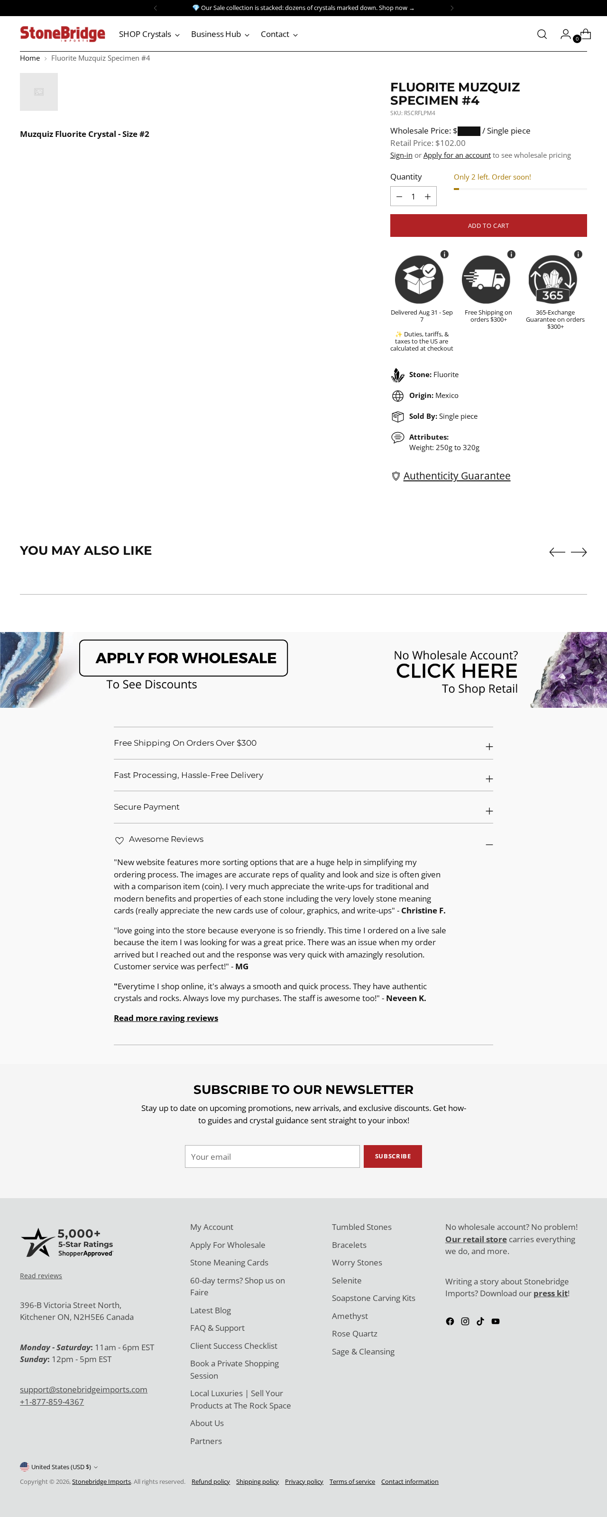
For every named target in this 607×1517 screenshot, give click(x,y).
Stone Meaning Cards (229, 1262)
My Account (211, 1226)
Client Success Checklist (233, 1345)
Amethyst (350, 1315)
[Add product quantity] (399, 196)
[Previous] (155, 8)
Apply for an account (457, 155)
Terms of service (352, 1481)
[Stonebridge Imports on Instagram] (466, 1323)
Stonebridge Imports (101, 1481)
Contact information (410, 1481)
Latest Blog (210, 1310)
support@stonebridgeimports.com (83, 1389)
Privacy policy (304, 1481)
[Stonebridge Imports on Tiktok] (481, 1323)
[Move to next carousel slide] (579, 552)
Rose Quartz (354, 1333)
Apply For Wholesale (228, 1244)
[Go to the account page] (561, 34)
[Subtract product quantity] (427, 196)
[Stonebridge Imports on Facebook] (451, 1323)
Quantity (406, 176)
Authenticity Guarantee (457, 475)
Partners (206, 1441)
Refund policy (211, 1481)
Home (30, 58)
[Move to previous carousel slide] (557, 552)
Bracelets (349, 1244)
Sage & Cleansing (363, 1351)
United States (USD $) (61, 1467)
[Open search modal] (542, 34)
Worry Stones (357, 1262)
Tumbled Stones (362, 1226)
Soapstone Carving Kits (373, 1297)
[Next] (451, 8)
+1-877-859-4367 (52, 1401)
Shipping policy (257, 1481)
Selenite (347, 1280)
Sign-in (401, 155)
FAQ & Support (217, 1327)
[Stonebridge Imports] (62, 34)
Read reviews (41, 1275)
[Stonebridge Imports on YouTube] (496, 1323)
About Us (207, 1423)
